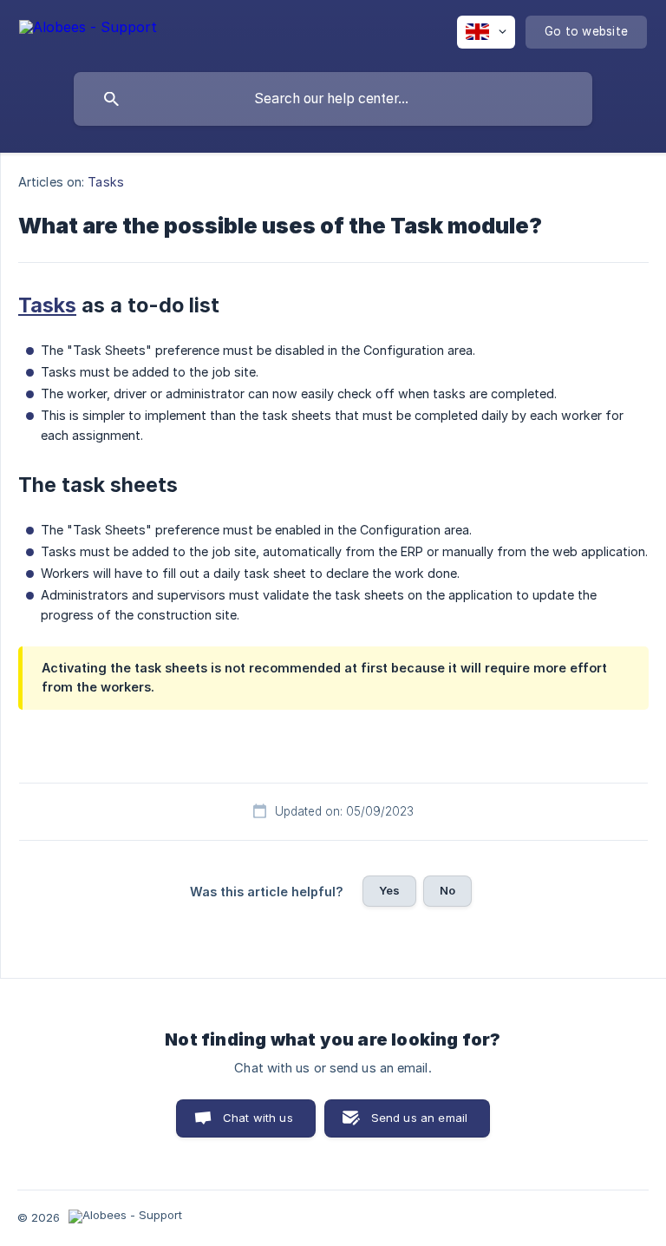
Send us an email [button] (419, 1118)
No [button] (447, 890)
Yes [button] (389, 890)
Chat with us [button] (258, 1118)
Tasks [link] (106, 181)
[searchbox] (333, 99)
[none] (88, 30)
